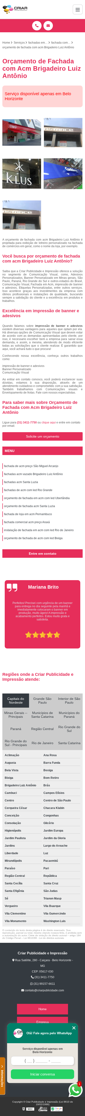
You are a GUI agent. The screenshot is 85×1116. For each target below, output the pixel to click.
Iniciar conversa (42, 1074)
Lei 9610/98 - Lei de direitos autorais (44, 938)
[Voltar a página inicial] (14, 9)
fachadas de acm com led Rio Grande (28, 490)
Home (42, 1009)
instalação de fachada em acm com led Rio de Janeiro (39, 530)
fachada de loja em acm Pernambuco (28, 514)
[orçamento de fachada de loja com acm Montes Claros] (21, 173)
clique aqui (49, 422)
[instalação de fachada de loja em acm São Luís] (21, 215)
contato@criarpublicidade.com (44, 990)
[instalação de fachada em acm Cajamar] (63, 132)
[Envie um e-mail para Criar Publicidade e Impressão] (48, 25)
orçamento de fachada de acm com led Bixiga (33, 538)
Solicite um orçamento (42, 436)
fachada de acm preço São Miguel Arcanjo (31, 466)
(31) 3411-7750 (27, 422)
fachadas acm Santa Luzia (21, 482)
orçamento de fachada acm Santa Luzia (29, 506)
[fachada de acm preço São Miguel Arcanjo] (21, 132)
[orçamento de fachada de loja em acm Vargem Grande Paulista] (63, 173)
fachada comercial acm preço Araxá (27, 522)
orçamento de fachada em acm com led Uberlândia (37, 498)
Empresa (42, 1022)
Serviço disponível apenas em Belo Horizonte (42, 1050)
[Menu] (78, 9)
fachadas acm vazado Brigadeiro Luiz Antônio (33, 474)
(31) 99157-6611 (44, 983)
